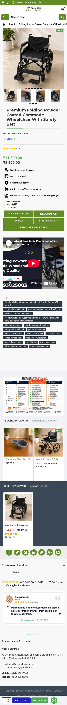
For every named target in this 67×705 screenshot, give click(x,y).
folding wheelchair (13, 325)
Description (48, 213)
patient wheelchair (36, 329)
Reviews (18, 220)
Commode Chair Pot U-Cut (19, 459)
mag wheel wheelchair (36, 338)
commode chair (54, 333)
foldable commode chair (16, 346)
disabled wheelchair (14, 333)
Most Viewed (38, 486)
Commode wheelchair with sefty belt (44, 309)
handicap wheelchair (39, 346)
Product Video (18, 213)
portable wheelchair (13, 338)
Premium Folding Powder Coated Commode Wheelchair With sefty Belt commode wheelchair (32, 319)
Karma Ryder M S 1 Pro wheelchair (49, 459)
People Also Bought (46, 420)
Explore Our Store (33, 227)
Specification (48, 220)
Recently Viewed (14, 486)
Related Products (16, 420)
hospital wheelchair (13, 342)
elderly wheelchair (35, 333)
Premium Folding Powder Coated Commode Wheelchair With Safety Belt (18, 525)
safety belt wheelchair (14, 329)
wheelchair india (47, 342)
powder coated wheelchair (37, 325)
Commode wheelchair (14, 309)
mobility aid (31, 342)
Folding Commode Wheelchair (18, 313)
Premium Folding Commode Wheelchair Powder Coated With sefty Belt (32, 303)
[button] (26, 88)
